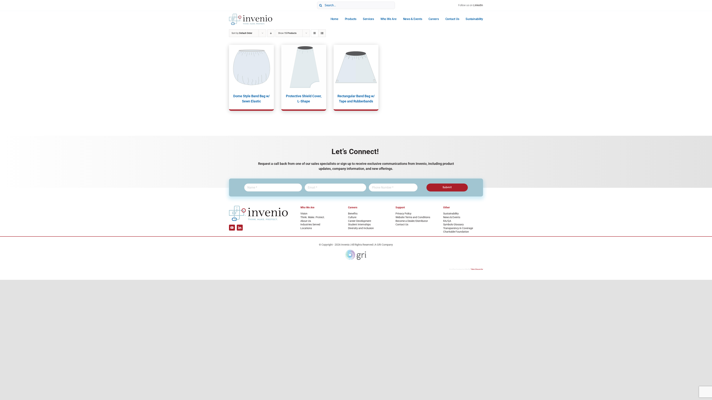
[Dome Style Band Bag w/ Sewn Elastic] (251, 67)
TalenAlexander (477, 269)
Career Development (359, 220)
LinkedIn (478, 5)
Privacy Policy (403, 213)
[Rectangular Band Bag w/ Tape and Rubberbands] (356, 67)
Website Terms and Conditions (412, 217)
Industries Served (310, 224)
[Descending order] (270, 33)
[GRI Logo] (356, 250)
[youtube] (232, 228)
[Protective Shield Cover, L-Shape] (303, 67)
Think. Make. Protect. (312, 217)
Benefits (352, 213)
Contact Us (401, 224)
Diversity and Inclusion (361, 228)
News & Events (451, 217)
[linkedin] (240, 228)
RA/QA (447, 220)
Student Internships (359, 224)
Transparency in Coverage (458, 228)
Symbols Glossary (453, 224)
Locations (306, 228)
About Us (305, 220)
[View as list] (322, 33)
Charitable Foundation (456, 231)
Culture (352, 217)
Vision (303, 213)
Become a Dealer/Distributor (411, 220)
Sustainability (451, 213)
